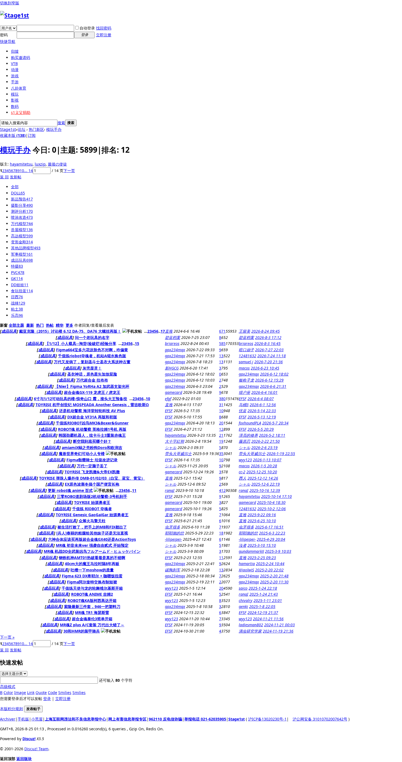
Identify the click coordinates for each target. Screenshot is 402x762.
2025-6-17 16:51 (269, 527)
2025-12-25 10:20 (261, 471)
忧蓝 (242, 410)
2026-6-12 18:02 (274, 374)
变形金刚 (22, 241)
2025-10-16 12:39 (264, 490)
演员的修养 (248, 435)
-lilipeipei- (173, 539)
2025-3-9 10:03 (278, 551)
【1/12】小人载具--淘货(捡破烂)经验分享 (80, 343)
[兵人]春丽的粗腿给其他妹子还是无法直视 (92, 533)
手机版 (23, 719)
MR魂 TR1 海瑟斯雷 (92, 612)
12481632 (247, 355)
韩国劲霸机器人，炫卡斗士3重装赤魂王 (92, 435)
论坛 (21, 129)
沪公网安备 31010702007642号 (320, 719)
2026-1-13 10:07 (267, 459)
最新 (30, 325)
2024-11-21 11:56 (268, 618)
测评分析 (22, 211)
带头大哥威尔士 (178, 453)
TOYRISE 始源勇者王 (92, 502)
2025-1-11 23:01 (268, 600)
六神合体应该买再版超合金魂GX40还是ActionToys (92, 539)
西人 (242, 478)
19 (221, 441)
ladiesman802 (251, 624)
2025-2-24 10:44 (270, 563)
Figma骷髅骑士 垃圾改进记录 (92, 459)
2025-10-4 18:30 (271, 502)
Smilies (64, 692)
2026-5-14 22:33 (261, 410)
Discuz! (29, 738)
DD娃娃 (19, 284)
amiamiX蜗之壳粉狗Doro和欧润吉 (92, 447)
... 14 (28, 170)
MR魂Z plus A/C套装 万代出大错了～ (92, 624)
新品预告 (22, 199)
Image (20, 692)
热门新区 (36, 129)
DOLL (18, 193)
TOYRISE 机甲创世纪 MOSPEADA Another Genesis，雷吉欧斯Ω (92, 404)
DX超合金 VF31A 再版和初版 (92, 417)
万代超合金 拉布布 (92, 380)
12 (221, 429)
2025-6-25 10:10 (261, 520)
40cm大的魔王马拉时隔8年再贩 (92, 563)
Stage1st (8, 129)
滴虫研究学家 (250, 631)
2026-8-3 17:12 (268, 337)
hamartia (247, 563)
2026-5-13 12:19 (261, 417)
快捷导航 (7, 41)
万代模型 (22, 223)
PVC (17, 272)
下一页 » (7, 637)
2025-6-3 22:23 (272, 533)
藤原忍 (244, 441)
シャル (170, 447)
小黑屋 (37, 719)
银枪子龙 (246, 380)
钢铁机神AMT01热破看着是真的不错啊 (92, 557)
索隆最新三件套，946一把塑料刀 (92, 606)
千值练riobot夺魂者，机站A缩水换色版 (92, 355)
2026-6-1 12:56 (263, 404)
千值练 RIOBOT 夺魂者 (92, 508)
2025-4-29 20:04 (271, 539)
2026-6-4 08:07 (260, 398)
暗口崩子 (246, 349)
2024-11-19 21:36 (278, 631)
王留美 (244, 331)
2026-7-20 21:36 (268, 361)
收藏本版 (13, 135)
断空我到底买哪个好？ (92, 441)
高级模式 (7, 686)
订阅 (32, 135)
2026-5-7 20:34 (275, 423)
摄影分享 (22, 205)
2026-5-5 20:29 (260, 429)
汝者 (242, 545)
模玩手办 (54, 129)
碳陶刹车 (172, 569)
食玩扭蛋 (22, 290)
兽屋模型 (22, 229)
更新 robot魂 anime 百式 (70, 490)
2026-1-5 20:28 (264, 465)
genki (243, 606)
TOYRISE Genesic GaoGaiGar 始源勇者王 (92, 514)
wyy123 (245, 459)
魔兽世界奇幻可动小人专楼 (82, 453)
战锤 (18, 303)
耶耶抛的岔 (174, 533)
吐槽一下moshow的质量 (92, 569)
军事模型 (22, 254)
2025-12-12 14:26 (262, 478)
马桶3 (244, 404)
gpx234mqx (175, 349)
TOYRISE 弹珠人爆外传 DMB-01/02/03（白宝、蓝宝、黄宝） (92, 478)
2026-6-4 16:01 (264, 392)
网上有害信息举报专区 (127, 719)
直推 (169, 331)
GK (17, 278)
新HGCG (172, 368)
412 (222, 490)
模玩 (15, 94)
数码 (15, 106)
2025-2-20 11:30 (274, 581)
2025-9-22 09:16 (261, 514)
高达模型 (22, 235)
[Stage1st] (14, 15)
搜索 (61, 122)
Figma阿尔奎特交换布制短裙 (92, 581)
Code (52, 692)
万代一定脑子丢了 (92, 465)
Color (8, 692)
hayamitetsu (21, 164)
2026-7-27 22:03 (269, 349)
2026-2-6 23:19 (264, 447)
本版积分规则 (11, 708)
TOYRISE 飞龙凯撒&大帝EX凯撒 (92, 471)
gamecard (173, 392)
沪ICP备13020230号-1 (267, 719)
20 (221, 423)
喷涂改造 (22, 217)
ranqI (169, 490)
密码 (4, 34)
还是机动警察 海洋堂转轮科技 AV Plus (92, 410)
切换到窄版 (9, 2)
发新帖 (15, 176)
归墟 (15, 51)
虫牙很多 (172, 527)
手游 (15, 81)
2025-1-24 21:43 (263, 594)
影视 (15, 100)
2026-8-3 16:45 (267, 343)
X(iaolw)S (246, 569)
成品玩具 (22, 260)
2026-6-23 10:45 (265, 368)
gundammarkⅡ (251, 551)
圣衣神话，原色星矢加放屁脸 (92, 374)
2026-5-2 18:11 (272, 435)
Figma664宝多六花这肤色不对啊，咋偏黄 (92, 349)
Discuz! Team (36, 748)
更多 (69, 325)
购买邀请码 (20, 57)
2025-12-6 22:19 (265, 484)
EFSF (242, 398)
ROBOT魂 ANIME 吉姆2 (92, 594)
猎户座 (244, 392)
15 (137, 343)
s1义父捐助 (20, 112)
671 (222, 331)
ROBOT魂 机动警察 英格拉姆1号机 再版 (92, 429)
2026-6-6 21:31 (273, 386)
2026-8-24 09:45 (265, 331)
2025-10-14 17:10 (276, 496)
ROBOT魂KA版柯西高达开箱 (92, 600)
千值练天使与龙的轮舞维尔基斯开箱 (92, 588)
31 (221, 404)
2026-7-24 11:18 (271, 355)
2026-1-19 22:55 (281, 453)
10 (22, 170)
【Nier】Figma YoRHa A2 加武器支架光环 (92, 386)
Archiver (7, 719)
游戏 (15, 75)
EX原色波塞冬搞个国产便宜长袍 (92, 484)
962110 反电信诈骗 (165, 719)
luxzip (40, 164)
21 (221, 435)
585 (222, 343)
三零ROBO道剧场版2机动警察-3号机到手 (92, 496)
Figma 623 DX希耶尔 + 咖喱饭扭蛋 (92, 575)
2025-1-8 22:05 (262, 606)
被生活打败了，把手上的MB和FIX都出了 (92, 527)
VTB (14, 63)
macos (244, 368)
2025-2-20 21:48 (274, 575)
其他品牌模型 (25, 247)
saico (243, 588)
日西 (17, 296)
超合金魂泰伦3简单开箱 (92, 618)
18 (221, 533)
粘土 (17, 309)
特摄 (17, 266)
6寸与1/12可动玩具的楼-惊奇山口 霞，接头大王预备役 (80, 398)
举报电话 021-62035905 (205, 719)
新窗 (4, 325)
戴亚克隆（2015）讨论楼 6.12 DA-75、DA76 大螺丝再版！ (70, 331)
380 (222, 398)
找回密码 (103, 28)
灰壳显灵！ (92, 368)
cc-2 (242, 471)
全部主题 (16, 325)
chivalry (245, 600)
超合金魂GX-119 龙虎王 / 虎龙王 (92, 392)
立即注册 (103, 34)
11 (134, 490)
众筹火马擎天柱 (92, 520)
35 (221, 453)
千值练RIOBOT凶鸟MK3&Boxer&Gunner (92, 423)
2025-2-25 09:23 (261, 557)
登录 (47, 698)
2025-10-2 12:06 (271, 508)
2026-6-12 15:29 (269, 380)
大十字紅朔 (174, 441)
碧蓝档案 (172, 337)
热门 (40, 325)
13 (221, 355)
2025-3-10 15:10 (261, 545)
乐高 (17, 315)
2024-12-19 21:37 (262, 612)
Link (30, 692)
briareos (172, 343)
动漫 (15, 69)
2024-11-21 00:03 (279, 624)
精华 (59, 325)
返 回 (4, 176)
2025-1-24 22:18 (263, 588)
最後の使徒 (57, 164)
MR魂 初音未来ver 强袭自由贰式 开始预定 (92, 545)
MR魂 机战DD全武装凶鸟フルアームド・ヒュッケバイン (92, 551)
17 (163, 331)
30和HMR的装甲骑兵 (81, 631)
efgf (168, 398)
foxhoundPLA (250, 423)
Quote (41, 692)
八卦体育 (18, 88)
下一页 (69, 170)
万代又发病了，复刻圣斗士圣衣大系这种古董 (92, 361)
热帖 (50, 325)
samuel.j (246, 361)
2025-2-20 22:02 (269, 569)
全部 (15, 186)
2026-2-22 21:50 (265, 441)
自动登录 (87, 28)
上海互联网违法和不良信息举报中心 (75, 719)
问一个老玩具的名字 (92, 337)
